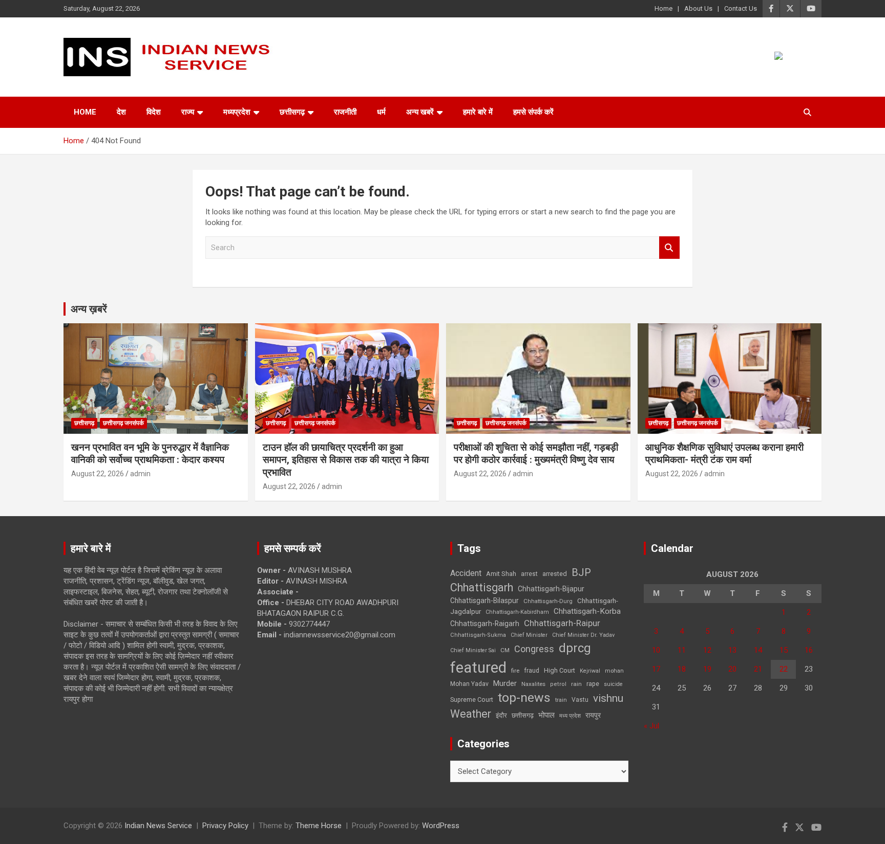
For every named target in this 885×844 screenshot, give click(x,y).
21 (758, 669)
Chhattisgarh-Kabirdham (517, 612)
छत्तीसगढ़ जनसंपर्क (123, 423)
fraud (531, 670)
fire (515, 670)
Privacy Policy (225, 825)
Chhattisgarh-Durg (548, 601)
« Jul (651, 725)
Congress (534, 648)
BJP (581, 572)
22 (783, 669)
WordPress (440, 825)
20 (732, 669)
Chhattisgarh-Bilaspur (484, 600)
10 (656, 650)
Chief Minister (529, 635)
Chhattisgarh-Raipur (562, 623)
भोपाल (546, 715)
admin (140, 474)
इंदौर (501, 715)
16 (809, 650)
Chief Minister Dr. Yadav (583, 635)
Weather (470, 713)
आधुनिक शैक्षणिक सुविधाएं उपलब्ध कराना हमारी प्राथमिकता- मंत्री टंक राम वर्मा (724, 453)
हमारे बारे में (478, 112)
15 (783, 650)
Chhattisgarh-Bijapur (551, 589)
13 (732, 650)
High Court (559, 670)
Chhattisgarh (481, 587)
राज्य (187, 112)
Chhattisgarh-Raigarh (484, 623)
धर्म (381, 112)
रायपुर (593, 715)
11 (682, 650)
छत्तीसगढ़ (523, 715)
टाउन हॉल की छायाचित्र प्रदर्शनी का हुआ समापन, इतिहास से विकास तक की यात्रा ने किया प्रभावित (346, 459)
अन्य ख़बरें (89, 309)
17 (656, 669)
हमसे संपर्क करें (533, 112)
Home (663, 8)
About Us (698, 8)
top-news (524, 697)
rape (592, 683)
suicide (613, 684)
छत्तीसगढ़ (292, 112)
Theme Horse (319, 825)
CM (505, 650)
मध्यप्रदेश (236, 112)
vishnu (608, 698)
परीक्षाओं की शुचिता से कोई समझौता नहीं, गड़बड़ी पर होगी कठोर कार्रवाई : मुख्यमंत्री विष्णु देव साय (536, 453)
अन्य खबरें (420, 112)
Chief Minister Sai (473, 650)
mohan (614, 671)
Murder (505, 683)
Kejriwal (590, 671)
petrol (558, 684)
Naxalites (533, 683)
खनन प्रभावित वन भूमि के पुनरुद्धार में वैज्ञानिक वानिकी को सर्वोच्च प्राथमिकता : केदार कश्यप (150, 453)
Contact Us (740, 8)
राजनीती (345, 112)
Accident (465, 573)
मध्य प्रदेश (570, 716)
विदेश (153, 112)
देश (121, 112)
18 (682, 669)
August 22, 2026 (97, 474)
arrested (554, 574)
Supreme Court (471, 699)
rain (576, 683)
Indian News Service (158, 825)
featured (478, 667)
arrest (529, 574)
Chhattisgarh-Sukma (478, 635)
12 (707, 650)
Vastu (580, 699)
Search (669, 247)
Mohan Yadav (469, 683)
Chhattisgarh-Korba (587, 611)
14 (758, 650)
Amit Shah (501, 574)
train (561, 700)
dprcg (575, 648)
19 (707, 669)
